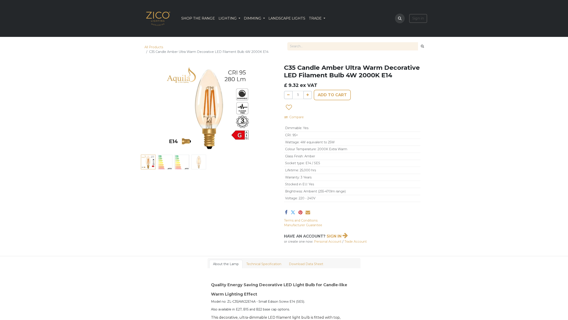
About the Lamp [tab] (226, 264)
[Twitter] (293, 212)
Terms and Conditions (301, 220)
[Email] (308, 212)
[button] (400, 18)
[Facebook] (286, 212)
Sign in (418, 18)
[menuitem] (198, 18)
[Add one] (307, 95)
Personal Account (327, 242)
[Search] (422, 46)
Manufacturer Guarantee (303, 225)
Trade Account (355, 242)
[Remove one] (288, 95)
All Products (153, 47)
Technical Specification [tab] (263, 264)
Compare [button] (296, 117)
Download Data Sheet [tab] (306, 264)
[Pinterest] (300, 212)
